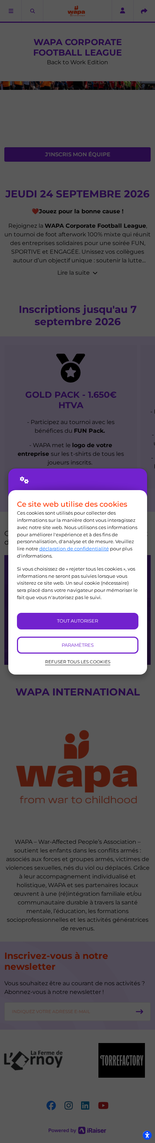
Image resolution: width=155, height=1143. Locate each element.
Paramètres (78, 645)
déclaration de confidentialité (74, 548)
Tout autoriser (77, 621)
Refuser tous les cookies (77, 661)
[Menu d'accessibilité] (147, 1135)
